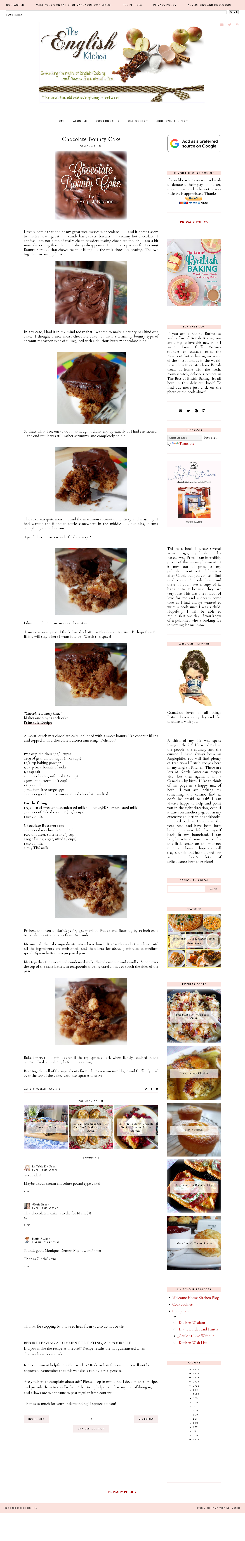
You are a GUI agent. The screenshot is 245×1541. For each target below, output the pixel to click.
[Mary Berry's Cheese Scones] (194, 1268)
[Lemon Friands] (194, 1155)
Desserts (54, 1089)
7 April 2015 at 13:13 (45, 1170)
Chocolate (40, 1089)
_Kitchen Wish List (192, 1342)
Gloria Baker (40, 1204)
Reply (27, 1191)
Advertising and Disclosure (210, 5)
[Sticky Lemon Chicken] (194, 1098)
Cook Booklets (108, 121)
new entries (36, 1419)
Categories (137, 121)
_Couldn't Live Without (195, 1336)
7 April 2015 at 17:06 (45, 1208)
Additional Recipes (171, 121)
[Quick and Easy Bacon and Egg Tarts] (194, 1212)
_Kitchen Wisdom (191, 1322)
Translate (186, 443)
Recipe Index (132, 5)
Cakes (27, 1089)
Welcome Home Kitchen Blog (195, 1297)
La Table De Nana (44, 1166)
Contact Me (15, 5)
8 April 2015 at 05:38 (46, 1242)
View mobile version (91, 1428)
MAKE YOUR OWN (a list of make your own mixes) (74, 5)
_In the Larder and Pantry (198, 1329)
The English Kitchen (24, 1508)
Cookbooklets (183, 1304)
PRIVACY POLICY (194, 222)
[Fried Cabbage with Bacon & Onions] (194, 1041)
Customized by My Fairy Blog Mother (219, 1508)
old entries (146, 1419)
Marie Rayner (41, 1238)
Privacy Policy (164, 5)
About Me (80, 121)
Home (61, 121)
